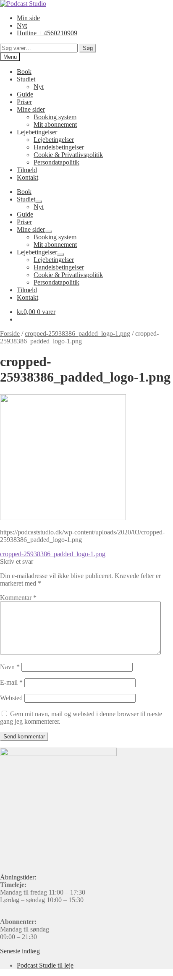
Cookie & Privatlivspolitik (68, 154)
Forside (10, 333)
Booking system (55, 116)
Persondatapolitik (56, 162)
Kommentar (18, 597)
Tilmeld (27, 169)
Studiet (26, 79)
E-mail (11, 682)
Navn (10, 666)
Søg (88, 48)
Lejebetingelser (37, 132)
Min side (28, 17)
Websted (11, 697)
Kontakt (27, 177)
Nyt (22, 25)
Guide (25, 94)
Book (24, 71)
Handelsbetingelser (59, 147)
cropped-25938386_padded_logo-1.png (77, 333)
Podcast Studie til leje (45, 965)
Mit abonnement (55, 124)
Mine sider (31, 109)
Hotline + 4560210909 (47, 33)
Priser (24, 101)
